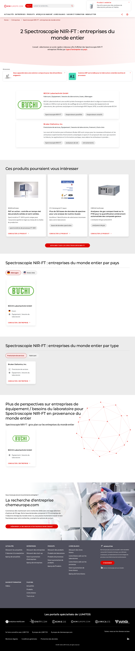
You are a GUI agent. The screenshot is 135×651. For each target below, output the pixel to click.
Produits (30, 589)
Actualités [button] (9, 14)
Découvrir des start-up (35, 553)
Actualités (30, 586)
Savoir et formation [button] (75, 14)
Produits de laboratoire (56, 553)
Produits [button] (31, 14)
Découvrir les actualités (13, 550)
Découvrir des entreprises (36, 550)
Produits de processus (55, 557)
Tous (28, 6)
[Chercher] (72, 6)
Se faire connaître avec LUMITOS (17, 632)
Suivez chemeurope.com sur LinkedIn (113, 568)
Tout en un (30, 596)
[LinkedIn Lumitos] (128, 639)
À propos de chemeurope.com (61, 632)
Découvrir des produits (56, 550)
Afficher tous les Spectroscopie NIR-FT (67, 245)
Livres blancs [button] (59, 14)
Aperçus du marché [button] (44, 14)
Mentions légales (11, 639)
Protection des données (49, 639)
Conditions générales (29, 639)
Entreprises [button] (20, 14)
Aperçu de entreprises (34, 563)
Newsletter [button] (91, 14)
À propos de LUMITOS (40, 632)
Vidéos (7, 586)
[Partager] (121, 14)
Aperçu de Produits (54, 566)
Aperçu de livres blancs (77, 574)
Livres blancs (31, 593)
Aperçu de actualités (12, 557)
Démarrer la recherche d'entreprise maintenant (32, 526)
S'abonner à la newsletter (14, 553)
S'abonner (107, 563)
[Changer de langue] (127, 14)
